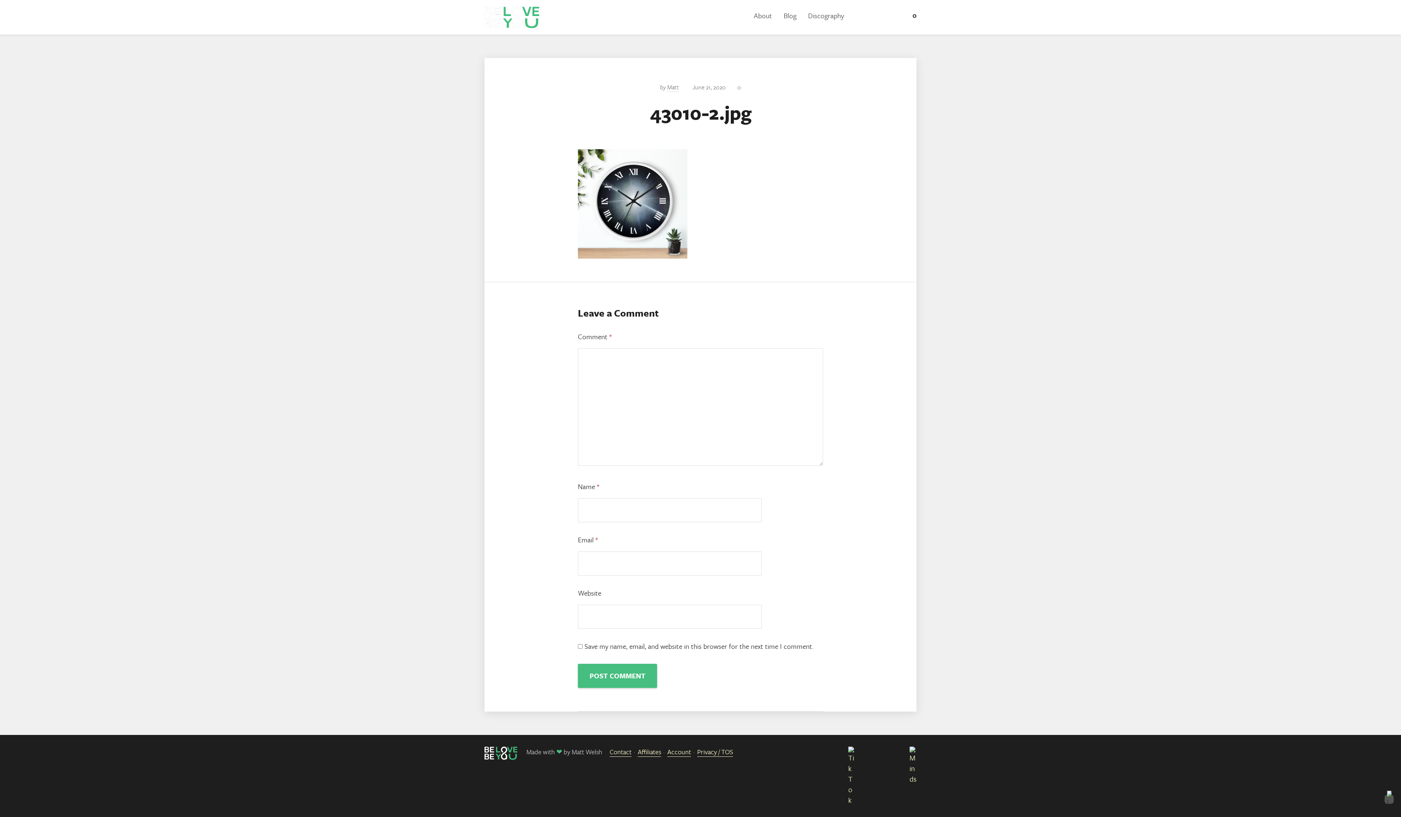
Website (589, 593)
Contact (621, 751)
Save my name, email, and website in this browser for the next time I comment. (699, 646)
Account (679, 751)
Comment (595, 336)
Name (588, 486)
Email (588, 540)
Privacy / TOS (715, 751)
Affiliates (649, 751)
